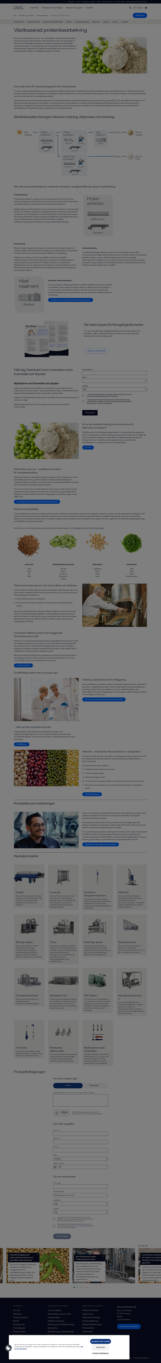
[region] (69, 1347)
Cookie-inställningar (100, 1353)
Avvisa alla (100, 1347)
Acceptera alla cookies (100, 1341)
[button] (8, 1347)
